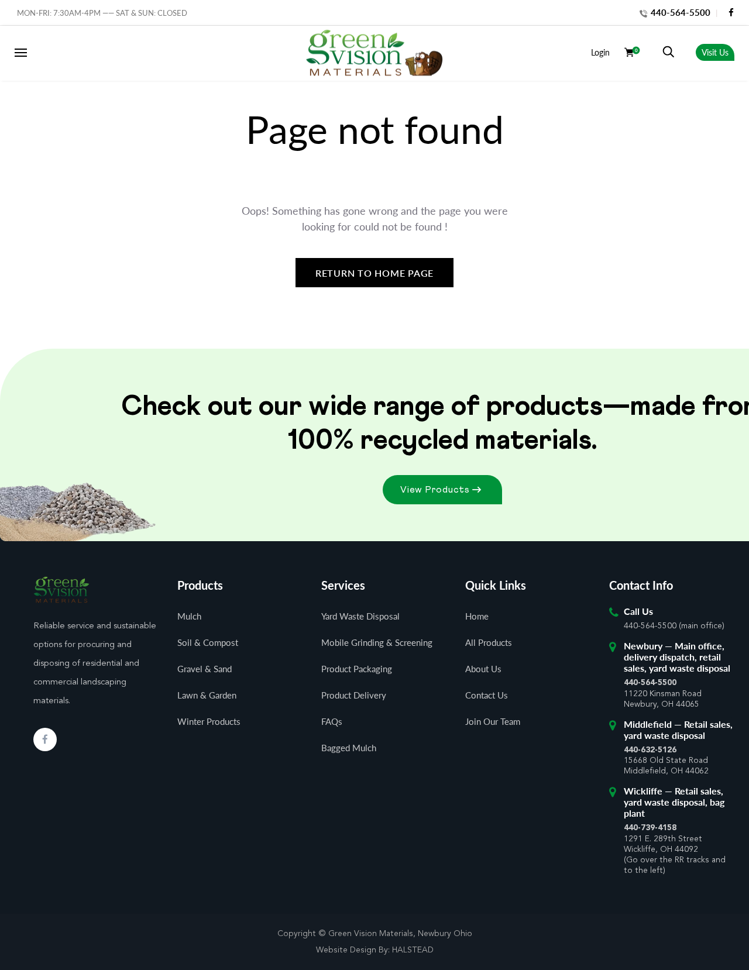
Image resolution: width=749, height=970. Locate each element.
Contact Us (486, 695)
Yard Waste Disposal (360, 616)
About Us (483, 668)
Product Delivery (353, 695)
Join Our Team (492, 721)
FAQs (331, 721)
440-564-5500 (679, 12)
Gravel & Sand (204, 668)
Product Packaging (356, 668)
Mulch (189, 616)
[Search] (668, 52)
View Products (435, 489)
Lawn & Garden (206, 695)
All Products (488, 642)
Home (477, 616)
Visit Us (715, 52)
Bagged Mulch (348, 747)
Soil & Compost (207, 642)
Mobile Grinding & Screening (376, 642)
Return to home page (374, 272)
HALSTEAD (413, 950)
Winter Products (208, 721)
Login (600, 52)
